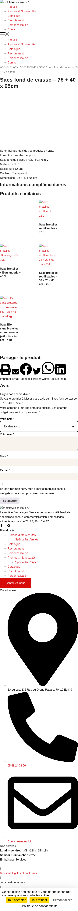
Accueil (12, 6)
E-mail (5, 470)
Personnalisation (18, 24)
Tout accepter (17, 900)
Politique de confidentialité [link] (40, 906)
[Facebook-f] (1, 525)
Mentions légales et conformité (19, 873)
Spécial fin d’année (26, 539)
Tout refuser (39, 900)
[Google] (8, 525)
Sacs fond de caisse (32, 67)
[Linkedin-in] (5, 525)
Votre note (7, 418)
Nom (4, 456)
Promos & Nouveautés (22, 11)
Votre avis (7, 434)
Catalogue (14, 15)
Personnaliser (62, 900)
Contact (12, 29)
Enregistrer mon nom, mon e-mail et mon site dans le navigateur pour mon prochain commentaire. (33, 491)
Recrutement (16, 20)
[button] (39, 35)
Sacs (14, 67)
